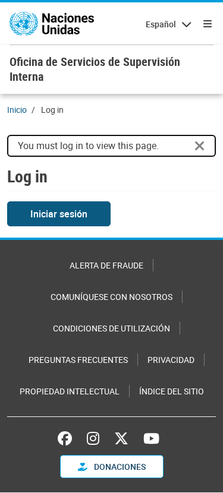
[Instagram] (93, 438)
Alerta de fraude (106, 265)
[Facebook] (68, 438)
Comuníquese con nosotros (111, 296)
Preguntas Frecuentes (78, 359)
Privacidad (170, 359)
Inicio (17, 109)
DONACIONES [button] (119, 466)
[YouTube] (151, 438)
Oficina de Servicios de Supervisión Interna (95, 68)
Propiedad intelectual (70, 391)
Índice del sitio (171, 391)
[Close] (199, 146)
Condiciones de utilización (111, 328)
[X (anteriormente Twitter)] (121, 438)
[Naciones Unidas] (52, 24)
